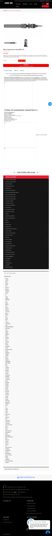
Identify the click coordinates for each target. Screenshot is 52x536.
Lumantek (7, 423)
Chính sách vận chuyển (31, 510)
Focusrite (7, 394)
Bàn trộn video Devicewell (10, 198)
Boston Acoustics (8, 349)
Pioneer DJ (7, 378)
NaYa (6, 412)
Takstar (6, 457)
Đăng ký (47, 0)
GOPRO (6, 344)
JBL (6, 445)
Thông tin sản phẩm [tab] (8, 70)
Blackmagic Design (9, 436)
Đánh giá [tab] (22, 70)
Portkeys (7, 369)
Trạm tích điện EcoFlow (10, 252)
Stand (6, 456)
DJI (6, 301)
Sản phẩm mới (6, 519)
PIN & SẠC (7, 237)
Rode (6, 356)
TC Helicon (7, 379)
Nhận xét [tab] (16, 70)
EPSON (6, 314)
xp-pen (6, 396)
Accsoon (7, 390)
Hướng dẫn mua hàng (31, 503)
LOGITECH (7, 459)
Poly (6, 286)
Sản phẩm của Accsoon (10, 254)
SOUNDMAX (7, 361)
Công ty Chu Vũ (9, 73)
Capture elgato (8, 230)
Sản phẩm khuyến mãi (7, 522)
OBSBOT (7, 353)
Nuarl (6, 343)
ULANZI (6, 355)
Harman (7, 442)
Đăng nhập (42, 0)
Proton (6, 278)
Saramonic (7, 420)
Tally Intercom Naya (9, 201)
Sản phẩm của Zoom (9, 203)
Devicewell (7, 414)
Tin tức (31, 4)
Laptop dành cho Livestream (11, 228)
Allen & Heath (8, 453)
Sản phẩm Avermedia (9, 211)
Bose (6, 313)
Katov (6, 335)
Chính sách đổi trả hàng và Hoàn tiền (34, 513)
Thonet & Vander (8, 424)
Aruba (6, 283)
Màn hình (7, 222)
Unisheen (7, 417)
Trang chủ (5, 10)
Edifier (6, 409)
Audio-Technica (8, 454)
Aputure (7, 337)
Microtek (7, 391)
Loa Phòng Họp (8, 241)
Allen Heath (7, 435)
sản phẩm (46, 6)
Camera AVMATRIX (9, 256)
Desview (7, 451)
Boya (6, 426)
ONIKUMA (7, 299)
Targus (6, 399)
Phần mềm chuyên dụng (10, 190)
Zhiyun (6, 373)
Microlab (7, 439)
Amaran (7, 338)
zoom (6, 408)
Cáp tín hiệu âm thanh (9, 186)
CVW (6, 415)
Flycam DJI (7, 260)
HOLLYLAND (7, 363)
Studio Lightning (8, 239)
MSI (6, 364)
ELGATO (7, 359)
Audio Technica (8, 447)
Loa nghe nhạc (8, 207)
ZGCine (6, 331)
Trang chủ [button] (18, 4)
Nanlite (6, 350)
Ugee (6, 325)
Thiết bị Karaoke (8, 247)
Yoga (6, 296)
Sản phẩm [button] (25, 4)
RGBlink (6, 384)
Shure (6, 307)
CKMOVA (7, 376)
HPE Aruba (7, 328)
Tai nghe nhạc (8, 188)
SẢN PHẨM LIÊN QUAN (26, 172)
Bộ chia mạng (8, 224)
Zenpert (7, 322)
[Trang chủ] (8, 3)
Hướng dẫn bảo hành (31, 505)
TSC (6, 320)
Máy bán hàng (8, 250)
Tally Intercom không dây (10, 233)
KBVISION (7, 290)
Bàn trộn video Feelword (10, 218)
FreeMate (7, 448)
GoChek (6, 292)
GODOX (6, 358)
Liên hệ (17, 6)
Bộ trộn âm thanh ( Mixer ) (10, 181)
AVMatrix (7, 403)
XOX (6, 418)
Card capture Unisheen (10, 209)
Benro (6, 281)
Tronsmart (7, 311)
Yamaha (7, 367)
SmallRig (7, 341)
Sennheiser (7, 421)
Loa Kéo (7, 213)
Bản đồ (35, 4)
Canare (6, 444)
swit (6, 340)
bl (5, 295)
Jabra (6, 411)
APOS (6, 319)
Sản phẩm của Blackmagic (10, 179)
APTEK (6, 397)
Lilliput (6, 388)
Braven (6, 441)
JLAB (6, 366)
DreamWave (7, 432)
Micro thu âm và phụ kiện (10, 196)
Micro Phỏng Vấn (8, 183)
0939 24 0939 (13, 75)
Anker (6, 302)
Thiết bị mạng (8, 226)
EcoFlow (7, 310)
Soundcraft (7, 375)
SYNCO (6, 280)
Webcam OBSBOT (9, 267)
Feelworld (7, 400)
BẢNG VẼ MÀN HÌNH (9, 326)
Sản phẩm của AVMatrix (10, 205)
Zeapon (6, 370)
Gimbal (6, 220)
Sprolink (7, 385)
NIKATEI (6, 304)
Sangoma (7, 352)
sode (6, 293)
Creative (7, 462)
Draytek (6, 393)
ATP (6, 316)
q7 (5, 406)
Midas (6, 381)
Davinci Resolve (8, 430)
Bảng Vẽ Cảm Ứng (9, 235)
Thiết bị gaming (8, 262)
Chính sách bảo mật (31, 508)
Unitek (6, 284)
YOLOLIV (7, 372)
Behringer (7, 382)
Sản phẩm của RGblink (9, 215)
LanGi (6, 405)
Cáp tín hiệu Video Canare (10, 194)
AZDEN (6, 298)
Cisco (6, 329)
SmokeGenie (8, 323)
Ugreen (6, 332)
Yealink (6, 387)
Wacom (6, 289)
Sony (6, 429)
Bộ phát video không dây (10, 245)
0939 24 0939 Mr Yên (27, 477)
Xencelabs (7, 346)
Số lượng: (5, 60)
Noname (7, 287)
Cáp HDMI (7, 265)
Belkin (6, 433)
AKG (6, 438)
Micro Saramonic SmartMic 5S (13, 49)
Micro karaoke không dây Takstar (12, 192)
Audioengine (7, 450)
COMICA (7, 334)
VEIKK (6, 347)
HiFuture (7, 308)
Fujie (6, 305)
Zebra (6, 317)
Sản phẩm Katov (8, 243)
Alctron (6, 427)
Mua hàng (21, 60)
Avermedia (7, 402)
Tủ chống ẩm (8, 258)
